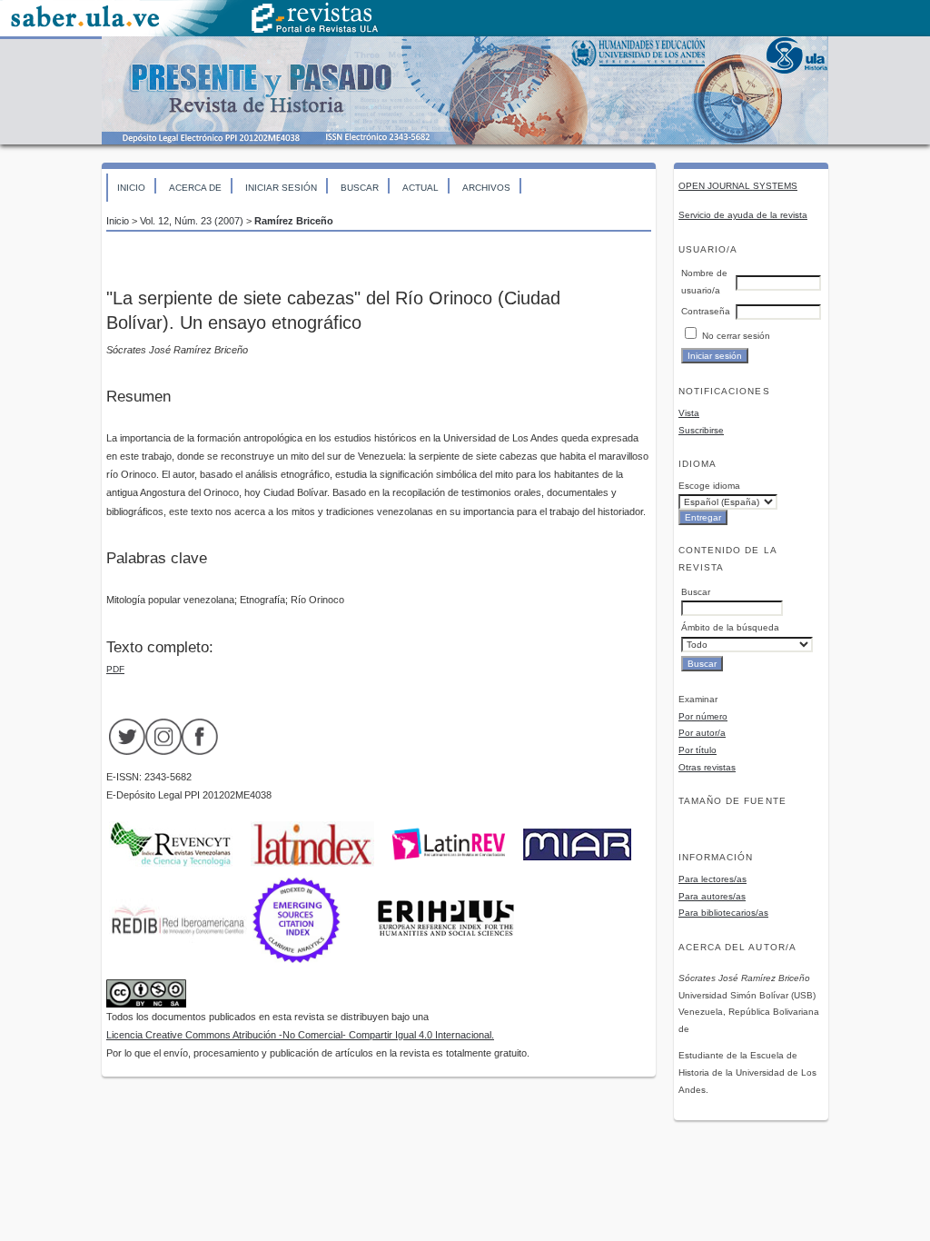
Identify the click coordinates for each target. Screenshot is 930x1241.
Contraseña (705, 311)
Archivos (486, 188)
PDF (115, 669)
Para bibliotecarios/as (723, 913)
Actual (420, 188)
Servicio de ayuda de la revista (742, 215)
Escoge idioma (709, 486)
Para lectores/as (712, 879)
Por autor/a (702, 733)
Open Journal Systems (737, 186)
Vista (688, 413)
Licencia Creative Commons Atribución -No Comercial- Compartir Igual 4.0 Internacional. (300, 1034)
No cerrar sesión (736, 336)
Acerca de (195, 188)
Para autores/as (712, 896)
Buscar (360, 188)
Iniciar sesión (281, 188)
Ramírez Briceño (293, 220)
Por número (702, 716)
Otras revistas (707, 767)
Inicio (131, 188)
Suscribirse (701, 430)
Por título (697, 750)
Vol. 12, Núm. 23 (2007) (191, 220)
